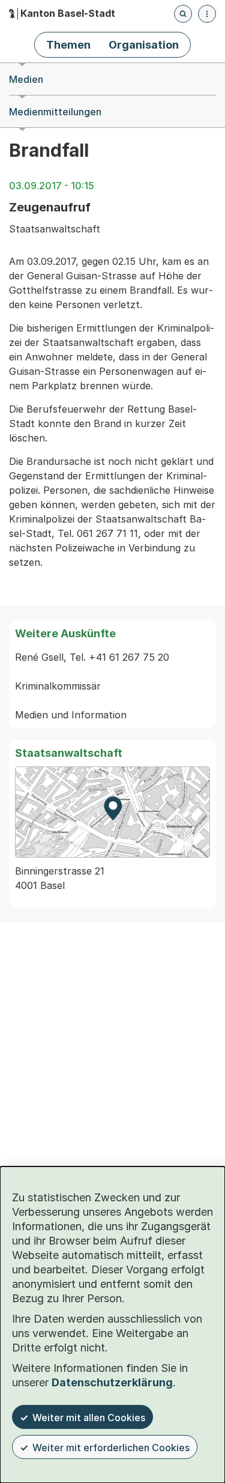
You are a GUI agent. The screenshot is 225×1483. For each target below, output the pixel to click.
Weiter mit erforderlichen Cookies (111, 1448)
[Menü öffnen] (207, 14)
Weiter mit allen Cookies (88, 1418)
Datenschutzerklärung (112, 1382)
